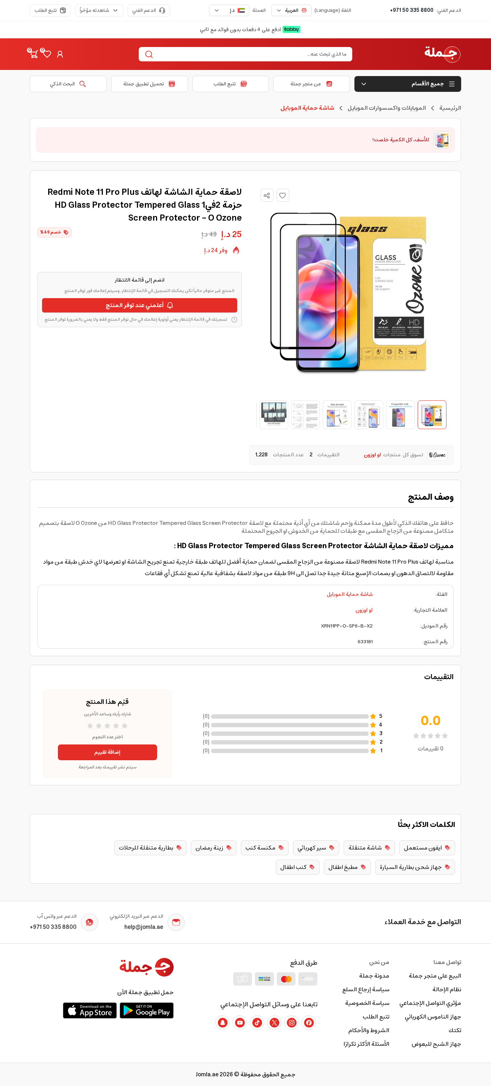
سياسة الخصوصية (367, 1003)
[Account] (60, 54)
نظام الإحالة (446, 989)
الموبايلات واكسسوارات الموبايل (387, 108)
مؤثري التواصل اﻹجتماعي (430, 1003)
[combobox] (291, 10)
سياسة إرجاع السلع (365, 989)
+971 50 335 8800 (411, 10)
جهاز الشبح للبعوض (436, 1044)
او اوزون (364, 610)
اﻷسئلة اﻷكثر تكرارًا (366, 1044)
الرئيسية (450, 108)
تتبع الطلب (46, 10)
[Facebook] (308, 1022)
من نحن (379, 962)
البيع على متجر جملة (435, 976)
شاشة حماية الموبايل (350, 594)
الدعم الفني (144, 10)
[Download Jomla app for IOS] (90, 1010)
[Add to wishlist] (282, 195)
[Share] (266, 195)
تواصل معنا (447, 962)
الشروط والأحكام (368, 1030)
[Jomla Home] (442, 54)
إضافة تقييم (107, 752)
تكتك (455, 1030)
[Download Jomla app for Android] (147, 1010)
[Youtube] (239, 1022)
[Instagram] (291, 1022)
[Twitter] (274, 1022)
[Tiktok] (257, 1022)
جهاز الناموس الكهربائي (433, 1016)
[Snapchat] (222, 1022)
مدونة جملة (374, 976)
